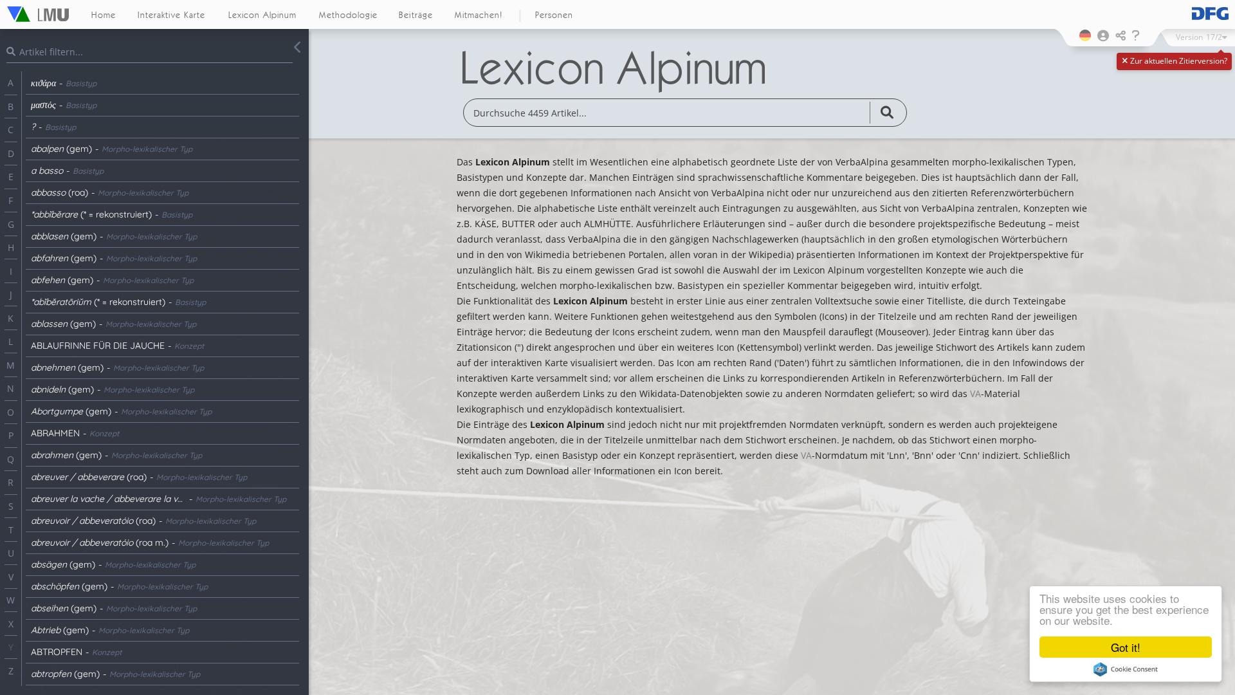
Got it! (1125, 647)
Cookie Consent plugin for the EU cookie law (1125, 669)
